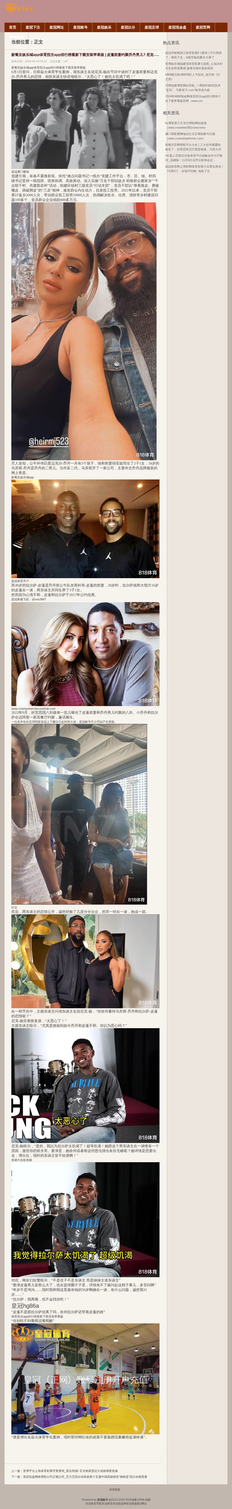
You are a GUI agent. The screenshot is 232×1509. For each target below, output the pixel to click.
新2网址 (142, 1503)
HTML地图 (144, 1499)
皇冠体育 (107, 1503)
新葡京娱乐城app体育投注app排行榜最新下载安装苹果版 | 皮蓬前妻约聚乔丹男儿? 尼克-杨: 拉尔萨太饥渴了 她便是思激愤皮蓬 (113, 55)
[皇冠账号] (19, 12)
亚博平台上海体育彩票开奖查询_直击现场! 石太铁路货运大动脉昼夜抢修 (70, 1471)
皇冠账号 (85, 721)
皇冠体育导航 (93, 1503)
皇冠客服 (131, 1503)
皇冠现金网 (119, 1503)
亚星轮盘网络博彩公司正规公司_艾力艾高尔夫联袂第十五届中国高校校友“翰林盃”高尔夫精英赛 (85, 1476)
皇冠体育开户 (20, 581)
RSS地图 (131, 1499)
